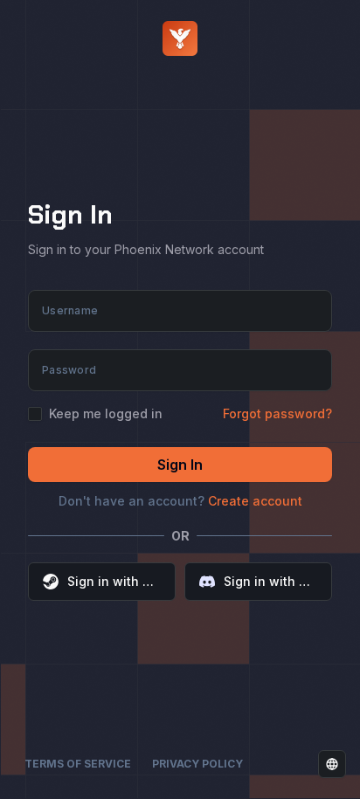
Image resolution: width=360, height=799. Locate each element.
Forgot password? (277, 413)
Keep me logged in (106, 414)
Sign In (180, 464)
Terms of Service (77, 763)
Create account (255, 500)
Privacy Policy (197, 763)
